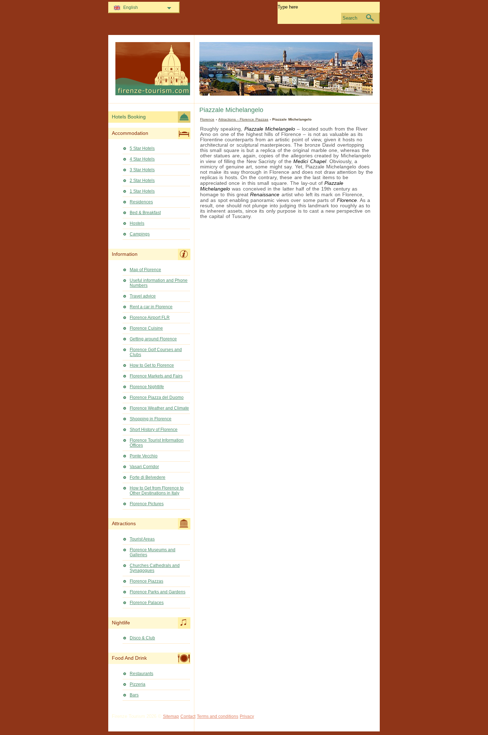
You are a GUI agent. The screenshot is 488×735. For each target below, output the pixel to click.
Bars (134, 695)
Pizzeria (137, 684)
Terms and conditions (217, 716)
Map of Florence (145, 269)
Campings (140, 234)
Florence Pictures (147, 503)
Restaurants (141, 673)
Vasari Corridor (144, 466)
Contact (187, 716)
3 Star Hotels (142, 169)
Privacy (247, 716)
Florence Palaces (147, 602)
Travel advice (143, 296)
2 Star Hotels (142, 180)
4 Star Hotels (142, 159)
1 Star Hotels (142, 191)
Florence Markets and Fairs (156, 376)
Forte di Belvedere (147, 477)
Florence (207, 119)
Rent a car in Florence (151, 306)
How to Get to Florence (152, 365)
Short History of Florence (154, 429)
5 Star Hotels (142, 148)
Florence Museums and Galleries (152, 552)
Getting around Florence (153, 338)
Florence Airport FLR (150, 317)
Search (350, 18)
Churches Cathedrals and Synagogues (155, 568)
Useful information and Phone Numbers (159, 283)
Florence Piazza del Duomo (157, 397)
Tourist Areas (142, 539)
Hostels (137, 223)
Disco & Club (142, 637)
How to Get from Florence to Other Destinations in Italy (157, 491)
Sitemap (171, 716)
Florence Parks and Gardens (157, 591)
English (130, 7)
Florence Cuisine (146, 328)
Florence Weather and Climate (159, 408)
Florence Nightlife (147, 386)
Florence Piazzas (146, 581)
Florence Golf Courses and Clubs (156, 352)
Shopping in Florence (150, 418)
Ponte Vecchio (144, 455)
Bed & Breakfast (145, 212)
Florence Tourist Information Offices (157, 443)
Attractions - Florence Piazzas (243, 119)
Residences (141, 201)
